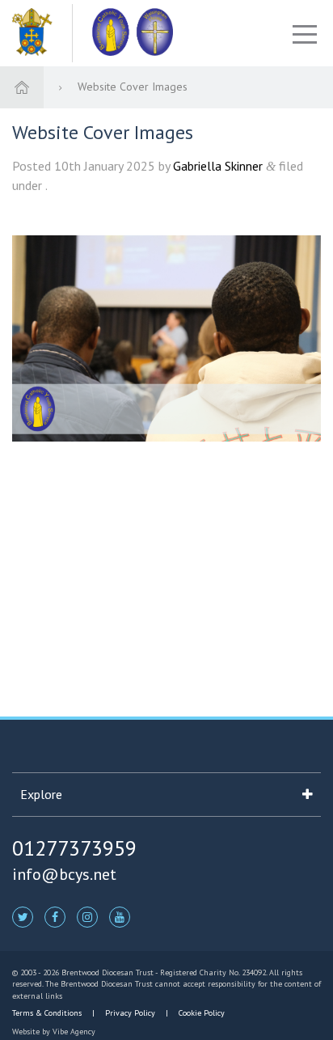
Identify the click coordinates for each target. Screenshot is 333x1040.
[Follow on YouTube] (119, 916)
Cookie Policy (200, 1013)
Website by (53, 1031)
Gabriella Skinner (218, 166)
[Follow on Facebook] (54, 916)
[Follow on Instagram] (87, 916)
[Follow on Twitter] (22, 916)
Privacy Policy (130, 1013)
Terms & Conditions (48, 1013)
